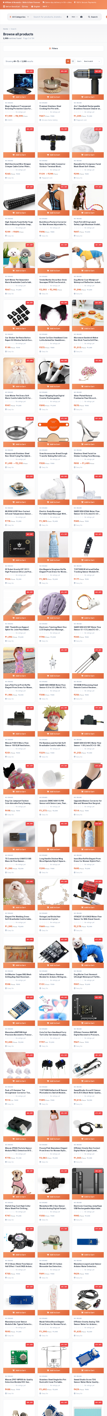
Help (26, 6)
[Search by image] (81, 16)
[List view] (72, 61)
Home (5, 29)
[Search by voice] (67, 16)
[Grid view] (68, 61)
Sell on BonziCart (12, 6)
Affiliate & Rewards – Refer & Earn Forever (22, 2)
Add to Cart (21, 97)
